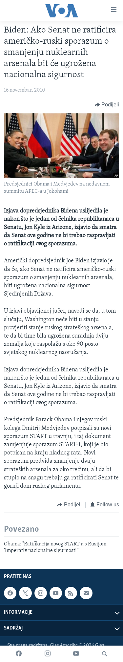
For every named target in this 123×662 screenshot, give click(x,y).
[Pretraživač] (104, 654)
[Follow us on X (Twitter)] (25, 593)
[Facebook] (19, 654)
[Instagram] (47, 654)
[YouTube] (76, 654)
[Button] (107, 104)
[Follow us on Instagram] (40, 593)
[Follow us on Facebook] (10, 593)
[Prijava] (86, 593)
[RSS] (71, 593)
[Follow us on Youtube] (56, 593)
